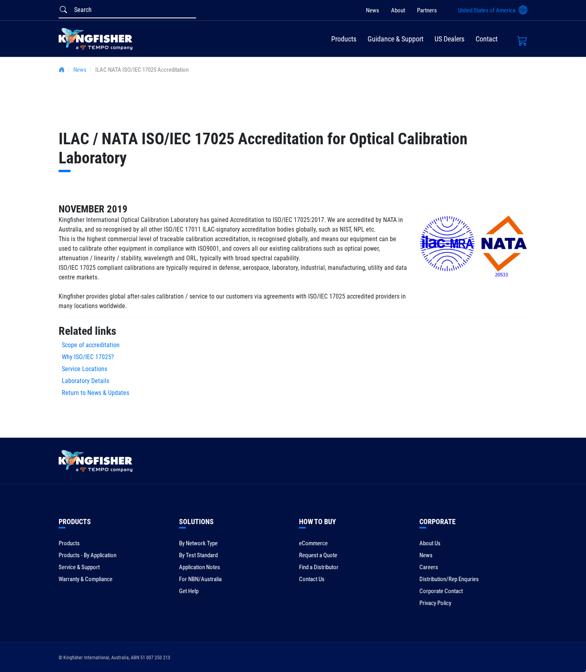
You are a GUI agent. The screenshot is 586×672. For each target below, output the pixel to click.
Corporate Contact (441, 591)
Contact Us (311, 579)
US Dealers (449, 39)
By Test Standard (198, 555)
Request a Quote (318, 555)
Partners (427, 10)
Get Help (189, 591)
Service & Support (79, 567)
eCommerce (313, 543)
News (372, 10)
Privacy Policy (435, 603)
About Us (429, 543)
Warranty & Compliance (85, 579)
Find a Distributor (318, 567)
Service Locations (83, 369)
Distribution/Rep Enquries (449, 579)
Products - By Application (87, 555)
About (398, 10)
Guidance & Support (395, 39)
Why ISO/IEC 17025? (86, 357)
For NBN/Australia (200, 579)
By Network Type (198, 543)
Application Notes (199, 567)
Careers (428, 567)
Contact (487, 39)
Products (343, 39)
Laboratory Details (84, 381)
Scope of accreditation (89, 345)
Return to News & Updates (95, 393)
